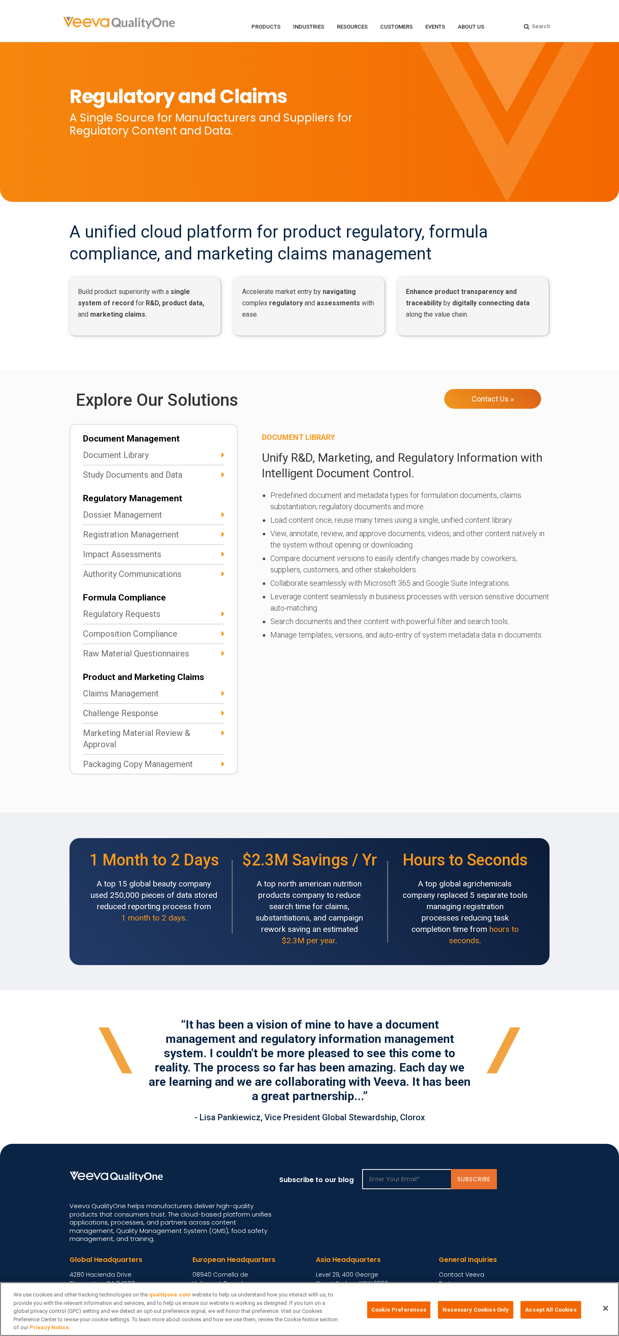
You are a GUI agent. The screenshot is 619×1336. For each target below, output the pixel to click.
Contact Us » (493, 398)
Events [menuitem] (435, 27)
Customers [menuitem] (396, 27)
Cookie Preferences (398, 1310)
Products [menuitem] (265, 27)
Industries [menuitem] (308, 27)
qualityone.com (170, 1294)
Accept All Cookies (550, 1310)
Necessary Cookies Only (476, 1310)
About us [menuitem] (471, 27)
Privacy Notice (49, 1327)
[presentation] (491, 1115)
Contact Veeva (461, 1274)
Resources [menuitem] (352, 27)
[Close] (605, 1308)
